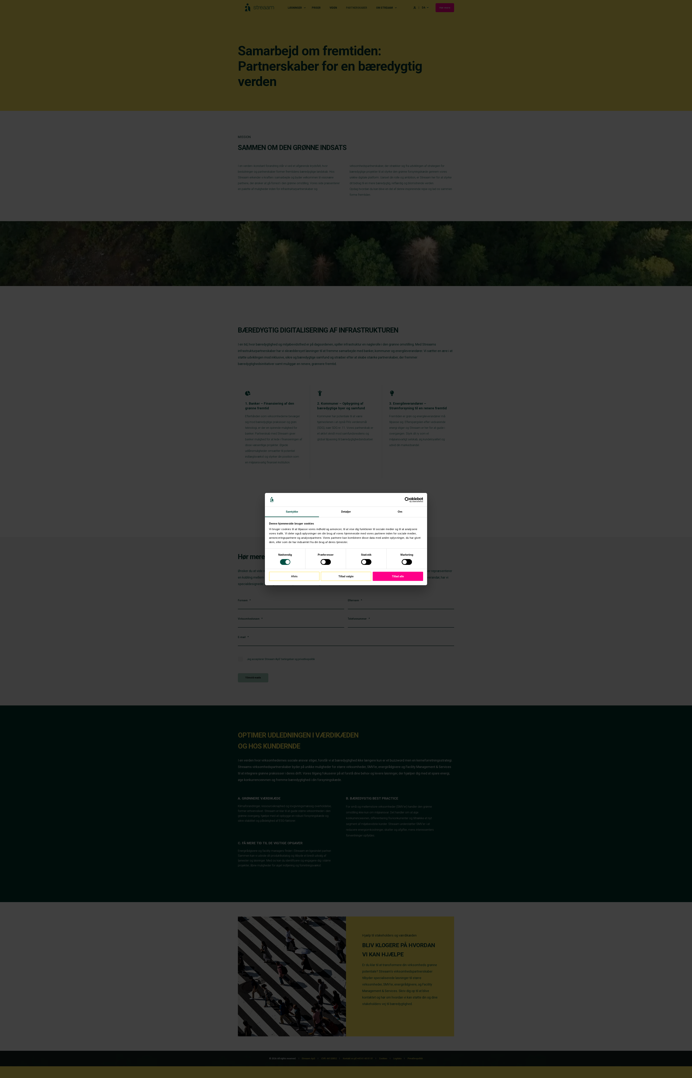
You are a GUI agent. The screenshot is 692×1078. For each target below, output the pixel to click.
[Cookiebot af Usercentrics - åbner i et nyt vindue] (407, 500)
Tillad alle (398, 576)
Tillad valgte (346, 576)
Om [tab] (400, 511)
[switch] (326, 562)
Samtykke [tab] (292, 511)
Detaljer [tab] (346, 511)
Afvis (294, 576)
